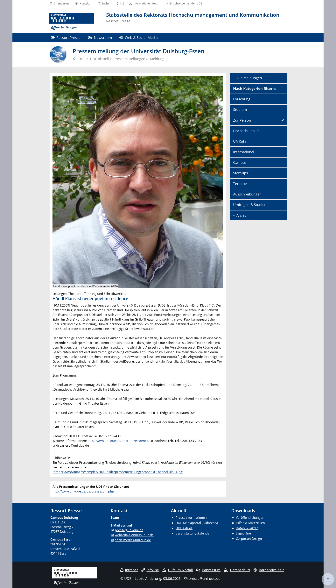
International (243, 152)
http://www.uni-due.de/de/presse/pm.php (83, 491)
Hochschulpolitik (247, 130)
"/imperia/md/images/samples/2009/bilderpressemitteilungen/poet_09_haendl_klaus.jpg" (117, 472)
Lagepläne (243, 533)
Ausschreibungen (247, 194)
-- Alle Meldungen (247, 77)
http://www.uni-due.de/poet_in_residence (118, 441)
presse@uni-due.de (129, 530)
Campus (240, 162)
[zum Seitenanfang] (328, 579)
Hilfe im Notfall (180, 570)
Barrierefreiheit (271, 570)
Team (115, 517)
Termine (240, 183)
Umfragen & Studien (249, 204)
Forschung (241, 99)
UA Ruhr (240, 141)
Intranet (131, 570)
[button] (84, 3)
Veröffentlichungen (250, 517)
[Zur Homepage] (71, 21)
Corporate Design (249, 538)
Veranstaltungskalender (193, 533)
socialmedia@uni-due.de (133, 540)
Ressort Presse (68, 37)
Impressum (211, 570)
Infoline (152, 570)
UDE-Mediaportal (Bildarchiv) (197, 523)
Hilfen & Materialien (250, 523)
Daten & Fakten (247, 528)
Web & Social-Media (141, 37)
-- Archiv (240, 215)
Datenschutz (240, 570)
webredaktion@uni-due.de (134, 535)
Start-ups (240, 173)
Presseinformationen (191, 517)
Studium (240, 109)
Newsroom (103, 37)
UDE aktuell (184, 528)
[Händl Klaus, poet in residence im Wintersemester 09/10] (137, 182)
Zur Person (242, 120)
